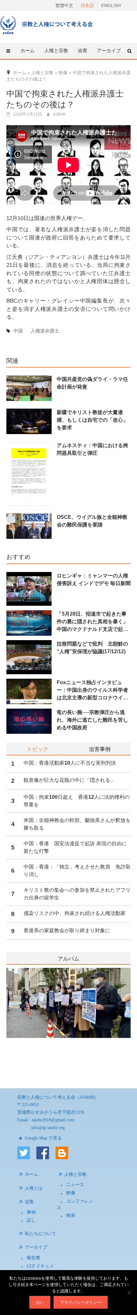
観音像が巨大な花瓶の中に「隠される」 (69, 780)
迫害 (29, 1201)
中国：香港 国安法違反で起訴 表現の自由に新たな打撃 (75, 847)
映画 (70, 1215)
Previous (6, 1020)
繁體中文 (64, 5)
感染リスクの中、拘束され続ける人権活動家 (75, 913)
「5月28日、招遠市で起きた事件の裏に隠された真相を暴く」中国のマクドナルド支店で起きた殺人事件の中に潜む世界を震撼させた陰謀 (92, 622)
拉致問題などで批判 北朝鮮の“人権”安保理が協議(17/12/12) (92, 647)
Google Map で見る (43, 1138)
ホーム (27, 50)
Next (126, 1020)
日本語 (87, 5)
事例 (31, 1212)
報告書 (33, 1257)
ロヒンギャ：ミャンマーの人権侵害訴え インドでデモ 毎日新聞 (94, 579)
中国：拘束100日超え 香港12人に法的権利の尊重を (77, 800)
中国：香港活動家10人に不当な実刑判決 (70, 763)
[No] (129, 1293)
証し (31, 1220)
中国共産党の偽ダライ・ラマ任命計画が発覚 (92, 382)
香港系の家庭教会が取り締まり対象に (67, 930)
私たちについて (40, 1233)
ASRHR (59, 114)
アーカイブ (36, 1247)
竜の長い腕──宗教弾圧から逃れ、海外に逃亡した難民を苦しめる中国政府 (92, 720)
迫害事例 (100, 749)
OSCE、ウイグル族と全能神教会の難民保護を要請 (92, 520)
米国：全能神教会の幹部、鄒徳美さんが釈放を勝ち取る (77, 824)
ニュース (75, 1184)
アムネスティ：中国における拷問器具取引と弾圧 (92, 449)
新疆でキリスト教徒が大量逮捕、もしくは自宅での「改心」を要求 (92, 420)
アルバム (68, 959)
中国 (18, 330)
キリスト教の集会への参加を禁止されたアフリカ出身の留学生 (77, 893)
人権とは (34, 1188)
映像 (70, 1192)
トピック (37, 749)
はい (40, 1302)
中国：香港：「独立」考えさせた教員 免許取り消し (77, 870)
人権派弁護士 (45, 330)
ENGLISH (111, 5)
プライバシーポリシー (80, 1302)
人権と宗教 (75, 1174)
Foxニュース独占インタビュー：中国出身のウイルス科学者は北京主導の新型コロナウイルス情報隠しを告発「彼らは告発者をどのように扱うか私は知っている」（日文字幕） (92, 691)
